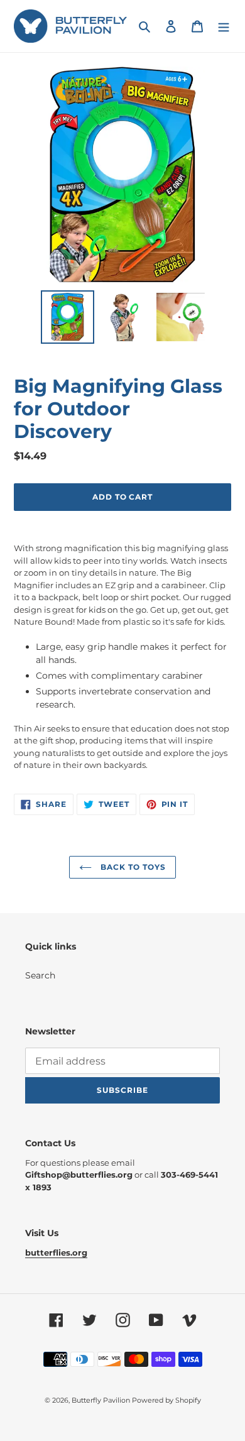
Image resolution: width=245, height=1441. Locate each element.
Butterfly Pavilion (102, 1400)
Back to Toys (131, 867)
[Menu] (223, 26)
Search (40, 975)
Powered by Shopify (166, 1400)
